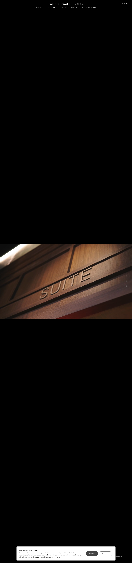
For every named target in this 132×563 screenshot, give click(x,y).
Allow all (91, 553)
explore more (117, 556)
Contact (125, 3)
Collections (51, 7)
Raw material (77, 7)
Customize (105, 554)
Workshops (91, 7)
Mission (39, 7)
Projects (64, 7)
